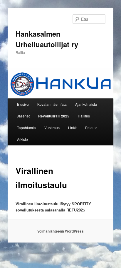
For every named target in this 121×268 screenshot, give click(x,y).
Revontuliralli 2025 (53, 116)
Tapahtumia (26, 127)
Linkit (72, 127)
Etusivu (23, 104)
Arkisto (22, 139)
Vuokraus (52, 127)
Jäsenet (23, 115)
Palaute (91, 127)
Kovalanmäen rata (52, 104)
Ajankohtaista (86, 104)
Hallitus (84, 115)
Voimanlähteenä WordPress (60, 231)
